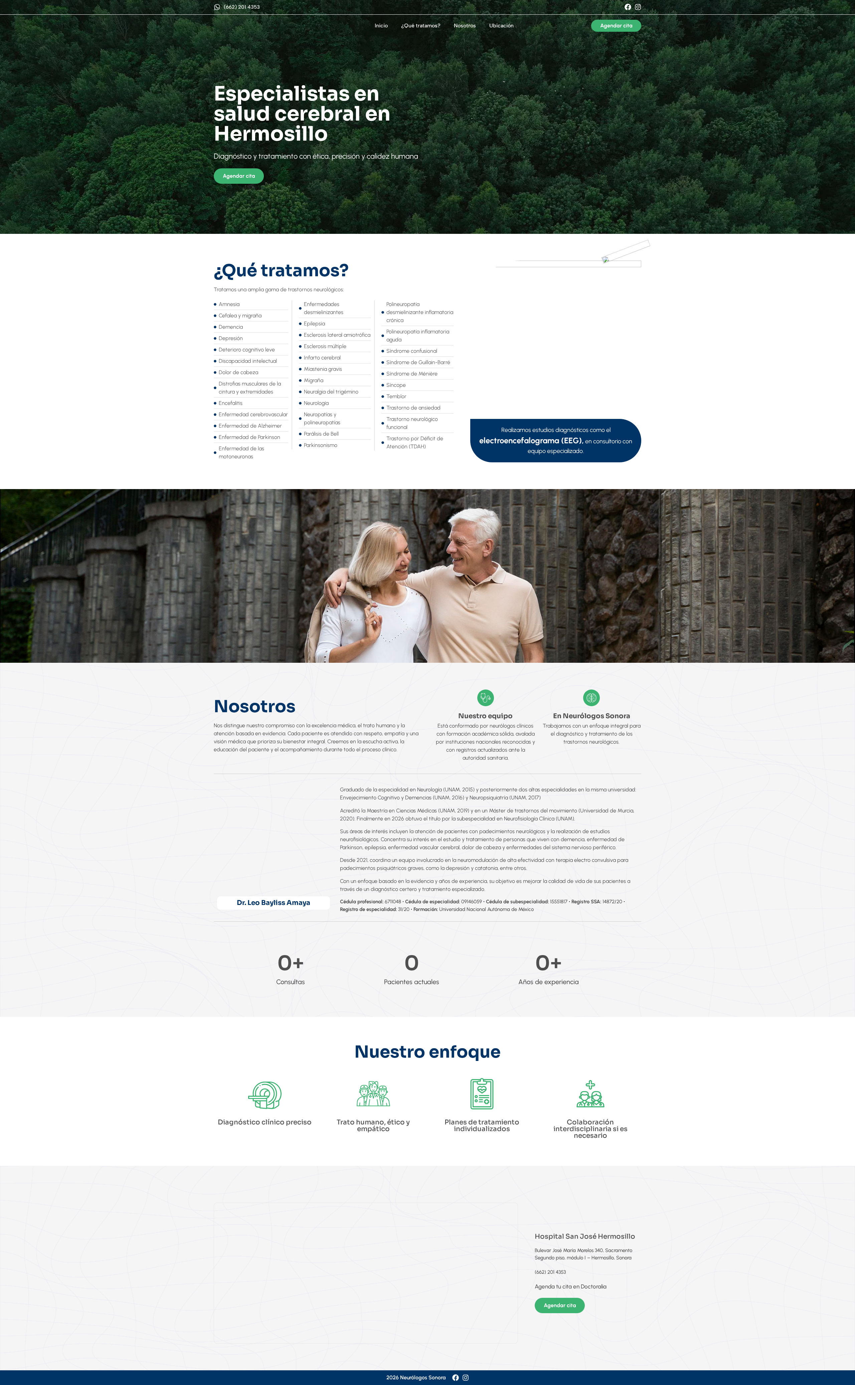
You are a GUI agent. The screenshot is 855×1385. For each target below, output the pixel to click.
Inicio (381, 25)
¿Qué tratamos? (421, 25)
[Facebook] (628, 7)
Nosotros (465, 25)
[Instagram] (638, 7)
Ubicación (501, 25)
